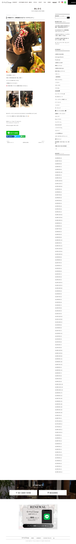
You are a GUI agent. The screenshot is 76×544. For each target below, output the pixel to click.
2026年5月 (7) (58, 166)
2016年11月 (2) (58, 432)
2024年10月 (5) (58, 220)
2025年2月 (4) (58, 209)
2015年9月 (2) (58, 457)
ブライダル (57, 88)
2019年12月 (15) (59, 384)
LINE (23, 136)
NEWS (49, 2)
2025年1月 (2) (58, 211)
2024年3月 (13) (58, 240)
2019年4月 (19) (58, 407)
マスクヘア (57, 130)
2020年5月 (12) (58, 370)
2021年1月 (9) (58, 347)
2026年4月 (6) (58, 169)
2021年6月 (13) (58, 333)
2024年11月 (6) (58, 217)
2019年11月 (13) (59, 387)
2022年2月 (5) (58, 310)
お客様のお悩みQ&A (59, 68)
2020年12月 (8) (58, 350)
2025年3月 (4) (58, 206)
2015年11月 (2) (58, 455)
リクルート (57, 74)
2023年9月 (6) (58, 257)
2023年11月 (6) (58, 251)
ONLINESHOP (58, 125)
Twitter (18, 136)
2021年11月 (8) (58, 319)
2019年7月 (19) (58, 398)
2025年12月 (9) (58, 180)
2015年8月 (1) (58, 460)
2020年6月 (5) (58, 367)
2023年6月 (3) (58, 265)
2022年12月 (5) (58, 282)
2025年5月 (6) (58, 200)
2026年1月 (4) (58, 178)
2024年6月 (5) (58, 231)
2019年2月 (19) (58, 412)
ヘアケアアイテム (58, 127)
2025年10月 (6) (58, 186)
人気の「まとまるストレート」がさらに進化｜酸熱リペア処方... (62, 35)
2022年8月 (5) (58, 293)
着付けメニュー (58, 139)
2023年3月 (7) (58, 274)
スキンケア (57, 116)
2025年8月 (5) (58, 192)
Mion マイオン (58, 119)
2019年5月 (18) (58, 404)
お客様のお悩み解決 (59, 54)
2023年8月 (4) (58, 260)
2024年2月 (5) (58, 243)
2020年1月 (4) (58, 381)
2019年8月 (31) (58, 395)
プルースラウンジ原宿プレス (61, 99)
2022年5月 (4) (58, 302)
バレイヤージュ (58, 122)
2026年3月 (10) (58, 172)
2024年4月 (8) (58, 237)
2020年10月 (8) (58, 356)
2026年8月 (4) (58, 158)
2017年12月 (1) (58, 421)
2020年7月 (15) (58, 364)
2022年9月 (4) (58, 291)
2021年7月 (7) (58, 330)
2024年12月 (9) (58, 214)
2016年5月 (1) (58, 446)
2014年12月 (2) (58, 472)
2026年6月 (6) (58, 163)
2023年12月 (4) (58, 248)
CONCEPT (14, 2)
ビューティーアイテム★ (60, 93)
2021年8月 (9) (58, 327)
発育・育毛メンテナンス (60, 71)
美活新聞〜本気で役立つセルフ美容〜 (62, 142)
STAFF (40, 2)
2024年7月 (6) (58, 228)
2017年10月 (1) (58, 424)
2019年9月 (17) (58, 392)
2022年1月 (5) (58, 313)
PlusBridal (57, 59)
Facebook (10, 136)
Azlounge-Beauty (59, 57)
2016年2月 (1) (58, 449)
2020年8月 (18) (58, 361)
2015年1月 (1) (58, 469)
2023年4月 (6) (58, 271)
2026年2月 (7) (58, 175)
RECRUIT (54, 2)
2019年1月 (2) (58, 415)
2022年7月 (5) (58, 296)
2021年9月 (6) (58, 325)
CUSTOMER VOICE (23, 2)
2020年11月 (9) (58, 353)
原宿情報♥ (57, 91)
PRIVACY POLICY (47, 538)
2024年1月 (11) (58, 245)
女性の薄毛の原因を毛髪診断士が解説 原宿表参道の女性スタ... (62, 26)
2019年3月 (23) (58, 409)
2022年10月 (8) (58, 288)
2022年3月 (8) (58, 308)
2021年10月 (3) (58, 322)
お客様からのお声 (59, 62)
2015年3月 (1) (58, 466)
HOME (32, 538)
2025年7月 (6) (58, 194)
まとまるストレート (59, 96)
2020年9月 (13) (58, 358)
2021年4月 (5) (58, 339)
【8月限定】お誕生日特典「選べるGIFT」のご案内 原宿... (62, 39)
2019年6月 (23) (58, 401)
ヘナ (56, 148)
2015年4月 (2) (58, 463)
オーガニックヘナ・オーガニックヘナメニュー (62, 43)
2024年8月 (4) (58, 226)
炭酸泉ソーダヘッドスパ (60, 113)
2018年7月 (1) (58, 418)
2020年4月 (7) (58, 373)
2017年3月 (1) (58, 426)
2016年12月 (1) (58, 429)
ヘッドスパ (57, 105)
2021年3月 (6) (58, 342)
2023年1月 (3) (58, 279)
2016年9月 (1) (58, 435)
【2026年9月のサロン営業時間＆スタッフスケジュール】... (62, 30)
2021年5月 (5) (58, 336)
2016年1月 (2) (58, 452)
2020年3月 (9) (58, 375)
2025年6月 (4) (58, 197)
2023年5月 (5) (58, 268)
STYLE (35, 2)
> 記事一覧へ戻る (26, 142)
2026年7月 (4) (58, 161)
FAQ (45, 2)
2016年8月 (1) (58, 438)
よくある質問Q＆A (59, 133)
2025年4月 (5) (58, 203)
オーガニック (58, 108)
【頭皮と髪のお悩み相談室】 (61, 146)
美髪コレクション (58, 65)
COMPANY (38, 538)
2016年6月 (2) (58, 443)
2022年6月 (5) (58, 299)
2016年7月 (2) (58, 440)
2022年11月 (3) (58, 285)
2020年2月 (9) (58, 378)
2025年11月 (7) (58, 183)
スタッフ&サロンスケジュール (61, 136)
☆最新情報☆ (58, 76)
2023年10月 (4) (58, 254)
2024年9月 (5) (58, 223)
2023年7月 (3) (58, 262)
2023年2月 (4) (58, 276)
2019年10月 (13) (59, 390)
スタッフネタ (57, 85)
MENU (30, 2)
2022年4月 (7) (58, 305)
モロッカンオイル (58, 79)
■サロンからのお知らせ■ (60, 110)
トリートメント (58, 102)
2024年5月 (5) (58, 234)
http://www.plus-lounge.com (12, 122)
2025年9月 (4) (58, 189)
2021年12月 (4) (58, 316)
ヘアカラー (57, 82)
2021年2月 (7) (58, 344)
